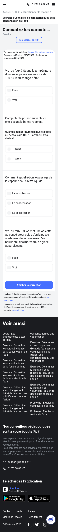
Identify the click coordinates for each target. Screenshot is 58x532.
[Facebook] (28, 524)
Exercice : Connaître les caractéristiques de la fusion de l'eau (14, 363)
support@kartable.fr (19, 461)
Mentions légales (12, 517)
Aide (19, 511)
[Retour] (6, 4)
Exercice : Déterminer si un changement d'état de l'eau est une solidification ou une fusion (15, 393)
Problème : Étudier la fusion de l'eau (42, 413)
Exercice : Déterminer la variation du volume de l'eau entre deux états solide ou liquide (42, 391)
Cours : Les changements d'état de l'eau (14, 336)
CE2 (17, 12)
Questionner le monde (36, 12)
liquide (18, 148)
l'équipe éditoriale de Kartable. (41, 52)
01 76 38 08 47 (40, 4)
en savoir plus (18, 310)
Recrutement (35, 517)
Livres (31, 511)
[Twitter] (36, 524)
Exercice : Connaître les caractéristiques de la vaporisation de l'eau (14, 377)
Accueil (7, 12)
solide (18, 158)
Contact (7, 511)
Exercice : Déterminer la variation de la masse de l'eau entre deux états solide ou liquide (42, 372)
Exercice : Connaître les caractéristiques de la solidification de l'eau (15, 350)
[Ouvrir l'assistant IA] (50, 519)
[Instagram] (45, 524)
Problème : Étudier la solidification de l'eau (42, 404)
